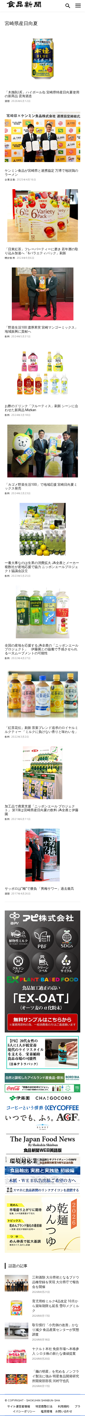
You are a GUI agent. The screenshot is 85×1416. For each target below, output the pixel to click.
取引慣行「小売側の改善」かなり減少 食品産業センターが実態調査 (55, 1329)
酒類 (7, 101)
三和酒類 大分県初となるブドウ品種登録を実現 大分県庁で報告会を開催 (55, 1282)
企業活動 (10, 179)
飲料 (7, 336)
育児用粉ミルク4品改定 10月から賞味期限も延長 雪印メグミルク (55, 1305)
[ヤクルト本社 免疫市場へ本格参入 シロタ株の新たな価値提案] (16, 1354)
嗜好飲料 (10, 258)
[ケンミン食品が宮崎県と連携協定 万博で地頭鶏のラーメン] (42, 137)
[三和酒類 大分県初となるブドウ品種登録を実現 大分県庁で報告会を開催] (16, 1283)
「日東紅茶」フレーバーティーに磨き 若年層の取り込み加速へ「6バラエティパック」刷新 (41, 251)
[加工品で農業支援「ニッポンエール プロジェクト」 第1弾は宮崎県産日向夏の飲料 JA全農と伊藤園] (42, 772)
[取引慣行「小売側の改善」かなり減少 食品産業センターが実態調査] (16, 1331)
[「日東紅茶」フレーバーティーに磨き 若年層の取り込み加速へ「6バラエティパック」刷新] (42, 215)
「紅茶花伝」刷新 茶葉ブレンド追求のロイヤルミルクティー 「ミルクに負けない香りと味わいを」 (41, 730)
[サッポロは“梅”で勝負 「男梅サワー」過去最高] (42, 855)
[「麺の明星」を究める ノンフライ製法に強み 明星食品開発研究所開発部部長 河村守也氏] (16, 1377)
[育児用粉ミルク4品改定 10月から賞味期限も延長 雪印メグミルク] (16, 1307)
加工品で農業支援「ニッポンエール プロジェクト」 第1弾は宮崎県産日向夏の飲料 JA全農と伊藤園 (41, 810)
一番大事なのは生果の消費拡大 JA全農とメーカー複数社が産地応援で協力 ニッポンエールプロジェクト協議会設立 (42, 567)
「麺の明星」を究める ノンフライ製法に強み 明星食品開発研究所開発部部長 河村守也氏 (55, 1376)
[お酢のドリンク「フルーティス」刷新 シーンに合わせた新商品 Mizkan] (42, 372)
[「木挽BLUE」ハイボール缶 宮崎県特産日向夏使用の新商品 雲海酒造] (42, 58)
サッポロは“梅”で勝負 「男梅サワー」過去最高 (39, 888)
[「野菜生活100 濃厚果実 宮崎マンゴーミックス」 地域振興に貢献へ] (42, 293)
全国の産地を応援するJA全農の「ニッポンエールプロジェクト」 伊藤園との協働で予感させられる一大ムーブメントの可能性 (41, 649)
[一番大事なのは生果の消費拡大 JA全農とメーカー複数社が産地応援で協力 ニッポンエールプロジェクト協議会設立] (42, 529)
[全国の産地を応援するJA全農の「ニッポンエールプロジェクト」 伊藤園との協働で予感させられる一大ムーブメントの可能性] (42, 611)
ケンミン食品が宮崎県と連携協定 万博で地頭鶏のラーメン (41, 172)
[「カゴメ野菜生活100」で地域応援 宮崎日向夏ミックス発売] (42, 451)
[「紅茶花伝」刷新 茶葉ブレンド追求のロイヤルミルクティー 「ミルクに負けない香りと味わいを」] (42, 694)
